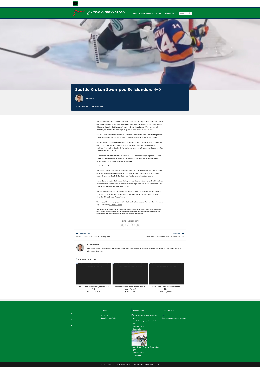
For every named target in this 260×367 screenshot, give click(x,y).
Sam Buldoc (117, 213)
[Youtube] (75, 3)
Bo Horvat (118, 181)
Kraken (142, 13)
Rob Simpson (90, 98)
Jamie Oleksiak (111, 211)
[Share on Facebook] (122, 225)
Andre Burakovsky (106, 209)
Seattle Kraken (100, 106)
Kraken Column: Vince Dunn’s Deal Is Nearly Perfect (130, 288)
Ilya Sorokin (149, 209)
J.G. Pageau (157, 209)
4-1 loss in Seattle (115, 205)
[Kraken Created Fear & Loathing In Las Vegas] (139, 338)
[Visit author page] (80, 247)
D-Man (151, 158)
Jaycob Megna (121, 211)
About (158, 13)
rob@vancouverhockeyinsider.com (176, 318)
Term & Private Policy (108, 318)
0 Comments (136, 329)
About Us (104, 315)
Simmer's (78, 13)
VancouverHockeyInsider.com (138, 364)
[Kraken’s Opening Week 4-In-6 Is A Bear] (145, 317)
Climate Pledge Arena (133, 209)
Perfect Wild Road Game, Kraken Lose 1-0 (93, 288)
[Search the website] (185, 13)
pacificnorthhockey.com (106, 13)
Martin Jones (130, 211)
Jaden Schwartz (101, 211)
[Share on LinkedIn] (133, 225)
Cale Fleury (122, 209)
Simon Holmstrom (137, 213)
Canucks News (117, 364)
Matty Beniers (139, 211)
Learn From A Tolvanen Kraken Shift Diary (166, 288)
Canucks (150, 13)
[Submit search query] (190, 13)
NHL (104, 213)
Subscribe (169, 13)
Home (134, 13)
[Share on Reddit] (138, 225)
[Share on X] (127, 225)
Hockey (143, 209)
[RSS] (71, 326)
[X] (71, 313)
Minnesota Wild (149, 211)
